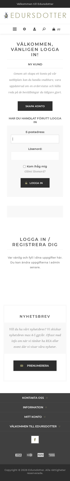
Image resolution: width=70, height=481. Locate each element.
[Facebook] (35, 439)
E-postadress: (35, 132)
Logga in (36, 183)
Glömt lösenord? (35, 171)
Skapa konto (35, 106)
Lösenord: (35, 149)
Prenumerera (38, 365)
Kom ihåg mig (37, 166)
